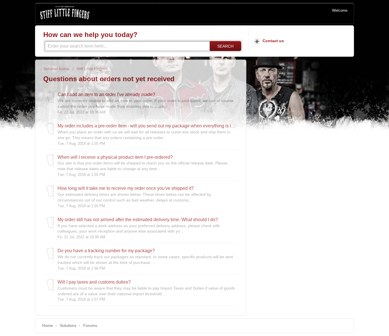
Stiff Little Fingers (92, 68)
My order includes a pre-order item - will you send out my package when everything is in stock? (153, 125)
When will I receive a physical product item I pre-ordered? (115, 157)
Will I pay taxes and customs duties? (94, 281)
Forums (90, 325)
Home (47, 325)
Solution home (56, 68)
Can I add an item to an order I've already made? (106, 94)
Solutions (68, 325)
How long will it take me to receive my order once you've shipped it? (126, 188)
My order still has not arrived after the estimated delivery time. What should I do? (138, 219)
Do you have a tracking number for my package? (106, 250)
